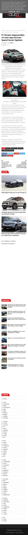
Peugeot (5, 489)
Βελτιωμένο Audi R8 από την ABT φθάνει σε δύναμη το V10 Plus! (17, 345)
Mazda (5, 473)
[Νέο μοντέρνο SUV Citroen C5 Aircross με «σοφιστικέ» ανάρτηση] (14, 224)
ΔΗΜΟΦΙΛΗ (5, 300)
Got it (18, 11)
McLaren (5, 475)
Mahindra (5, 470)
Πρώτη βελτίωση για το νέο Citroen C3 (13, 192)
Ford (4, 440)
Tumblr (4, 155)
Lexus (4, 466)
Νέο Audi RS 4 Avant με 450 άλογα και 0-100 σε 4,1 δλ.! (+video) (17, 325)
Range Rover (6, 494)
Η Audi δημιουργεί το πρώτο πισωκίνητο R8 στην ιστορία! (16, 365)
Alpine (4, 405)
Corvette (5, 425)
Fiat (4, 437)
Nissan (5, 484)
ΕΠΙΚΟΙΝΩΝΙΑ (19, 532)
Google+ (17, 153)
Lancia (5, 463)
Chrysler (5, 421)
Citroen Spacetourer (9, 30)
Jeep (4, 454)
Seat (4, 503)
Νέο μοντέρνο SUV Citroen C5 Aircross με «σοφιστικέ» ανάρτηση (13, 234)
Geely (4, 442)
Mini (4, 480)
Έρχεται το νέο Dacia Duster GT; (16, 338)
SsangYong (6, 507)
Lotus (4, 468)
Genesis (5, 444)
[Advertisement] (12, 285)
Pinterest (11, 155)
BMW (4, 411)
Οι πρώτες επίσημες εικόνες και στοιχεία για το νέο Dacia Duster (17, 352)
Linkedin (22, 153)
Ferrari (5, 435)
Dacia (4, 428)
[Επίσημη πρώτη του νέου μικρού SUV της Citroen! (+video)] (14, 203)
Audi (4, 409)
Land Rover (6, 465)
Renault (5, 498)
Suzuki (5, 510)
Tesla (4, 512)
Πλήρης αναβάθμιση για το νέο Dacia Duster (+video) (16, 332)
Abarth (5, 399)
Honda (5, 447)
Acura (4, 402)
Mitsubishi (6, 482)
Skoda (4, 505)
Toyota (5, 514)
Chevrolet (5, 418)
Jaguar (5, 453)
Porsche (5, 491)
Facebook (5, 153)
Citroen (21, 148)
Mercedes (5, 479)
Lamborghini (6, 461)
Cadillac (5, 416)
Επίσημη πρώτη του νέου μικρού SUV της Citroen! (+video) (13, 213)
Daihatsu (5, 430)
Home (2, 30)
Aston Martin (6, 407)
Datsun (5, 432)
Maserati (5, 472)
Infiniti (5, 451)
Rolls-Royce (6, 501)
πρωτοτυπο (14, 148)
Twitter (11, 153)
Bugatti (5, 414)
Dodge (5, 433)
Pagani (5, 487)
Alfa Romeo (6, 404)
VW (4, 517)
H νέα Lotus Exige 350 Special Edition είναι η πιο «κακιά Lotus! (17, 318)
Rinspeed (5, 500)
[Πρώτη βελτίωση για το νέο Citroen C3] (14, 183)
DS (4, 426)
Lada (4, 459)
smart (4, 521)
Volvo (4, 519)
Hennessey (6, 446)
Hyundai (5, 449)
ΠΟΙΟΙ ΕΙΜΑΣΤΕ (10, 532)
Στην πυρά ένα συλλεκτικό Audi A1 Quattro (16, 358)
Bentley (5, 412)
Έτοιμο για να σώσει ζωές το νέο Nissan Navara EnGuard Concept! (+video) (17, 306)
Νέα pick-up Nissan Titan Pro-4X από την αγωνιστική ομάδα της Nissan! (16, 312)
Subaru (5, 508)
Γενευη (7, 148)
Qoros (4, 493)
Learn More (12, 11)
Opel (4, 486)
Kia (4, 456)
